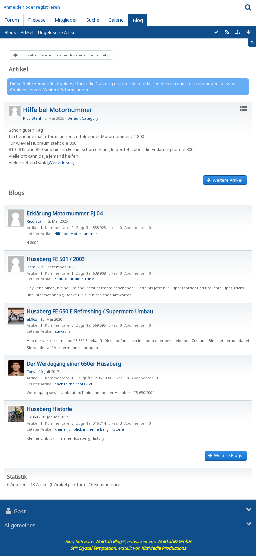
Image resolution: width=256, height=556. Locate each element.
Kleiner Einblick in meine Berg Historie (89, 429)
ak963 (32, 319)
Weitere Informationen (66, 90)
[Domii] (15, 263)
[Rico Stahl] (15, 218)
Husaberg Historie (49, 409)
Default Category (82, 118)
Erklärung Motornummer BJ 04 (65, 213)
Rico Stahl (32, 118)
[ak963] (15, 316)
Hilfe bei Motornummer (57, 110)
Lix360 (32, 416)
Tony (31, 371)
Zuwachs (62, 331)
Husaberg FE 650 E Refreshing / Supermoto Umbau (90, 311)
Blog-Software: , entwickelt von (128, 541)
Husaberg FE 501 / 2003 (56, 259)
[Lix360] (15, 413)
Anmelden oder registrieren (32, 7)
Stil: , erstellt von (128, 548)
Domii (32, 266)
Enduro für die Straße (74, 278)
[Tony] (15, 368)
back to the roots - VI (73, 383)
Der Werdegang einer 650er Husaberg (74, 363)
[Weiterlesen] (61, 162)
